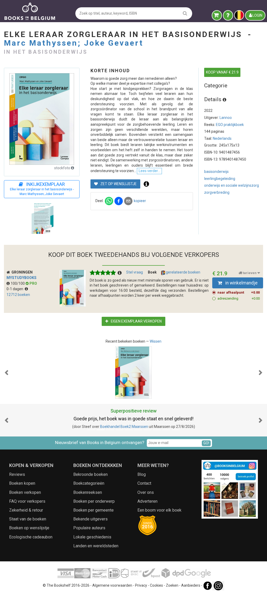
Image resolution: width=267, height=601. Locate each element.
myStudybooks (22, 278)
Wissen (155, 341)
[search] (185, 13)
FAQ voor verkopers (27, 501)
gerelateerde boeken (182, 272)
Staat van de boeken (27, 519)
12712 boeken (18, 295)
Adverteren (147, 501)
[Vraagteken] (228, 15)
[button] (6, 373)
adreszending (238, 298)
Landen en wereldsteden (95, 545)
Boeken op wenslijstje (29, 527)
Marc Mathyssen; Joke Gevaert (73, 42)
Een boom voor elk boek (159, 510)
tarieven (249, 273)
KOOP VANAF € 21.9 (222, 72)
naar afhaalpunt (238, 292)
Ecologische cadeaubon (30, 537)
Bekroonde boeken (90, 474)
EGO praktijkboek (230, 125)
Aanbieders (190, 585)
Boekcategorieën (88, 483)
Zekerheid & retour (26, 510)
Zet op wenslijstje (118, 184)
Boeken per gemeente (93, 510)
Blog (141, 474)
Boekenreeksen (87, 492)
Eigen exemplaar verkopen (136, 321)
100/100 (18, 283)
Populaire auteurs (89, 527)
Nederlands (222, 138)
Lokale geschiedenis (92, 537)
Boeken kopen (22, 483)
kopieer (140, 201)
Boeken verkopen (25, 492)
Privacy (141, 585)
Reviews (17, 474)
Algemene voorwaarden (112, 585)
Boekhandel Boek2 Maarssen (124, 426)
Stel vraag (134, 272)
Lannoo (226, 118)
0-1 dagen (16, 289)
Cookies (156, 585)
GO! (206, 443)
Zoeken (172, 585)
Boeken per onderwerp (94, 501)
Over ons (145, 492)
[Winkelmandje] (217, 15)
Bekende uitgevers (90, 519)
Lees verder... (149, 171)
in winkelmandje (241, 283)
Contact (144, 483)
